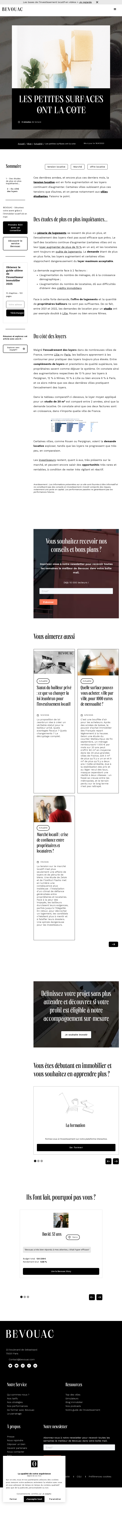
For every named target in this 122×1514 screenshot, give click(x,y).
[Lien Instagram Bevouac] (23, 1366)
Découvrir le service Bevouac (15, 243)
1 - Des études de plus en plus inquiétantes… (13, 181)
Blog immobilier (74, 1402)
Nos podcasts (73, 1406)
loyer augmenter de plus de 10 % (60, 247)
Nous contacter (15, 1451)
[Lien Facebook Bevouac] (29, 1366)
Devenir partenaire (17, 1448)
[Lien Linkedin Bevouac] (35, 1366)
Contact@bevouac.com (22, 1359)
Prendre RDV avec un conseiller (15, 227)
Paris (67, 354)
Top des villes (72, 1394)
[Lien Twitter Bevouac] (10, 1366)
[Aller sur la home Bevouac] (30, 1334)
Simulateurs (71, 1398)
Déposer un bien (16, 1444)
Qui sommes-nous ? (18, 1394)
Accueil (21, 144)
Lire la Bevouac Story (61, 1271)
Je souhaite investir (76, 1034)
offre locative (97, 166)
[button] (115, 9)
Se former (76, 1147)
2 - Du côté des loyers (13, 190)
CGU (79, 1476)
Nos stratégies (15, 1402)
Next (113, 944)
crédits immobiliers (69, 288)
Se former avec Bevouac (20, 1409)
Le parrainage (14, 1413)
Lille (65, 313)
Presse (10, 1436)
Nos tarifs (12, 1398)
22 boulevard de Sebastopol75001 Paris (21, 1351)
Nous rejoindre (15, 1440)
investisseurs (47, 460)
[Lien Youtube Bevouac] (17, 1366)
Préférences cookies (100, 1476)
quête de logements (69, 251)
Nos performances (17, 1406)
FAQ (9, 1455)
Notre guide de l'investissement (82, 1409)
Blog (29, 144)
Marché (77, 166)
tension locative (56, 166)
